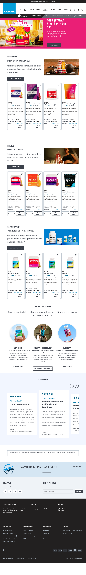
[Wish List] (78, 10)
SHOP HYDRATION (16, 78)
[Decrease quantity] (8, 127)
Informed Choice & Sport (29, 536)
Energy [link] (19, 9)
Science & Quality (28, 530)
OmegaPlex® (66, 273)
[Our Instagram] (15, 491)
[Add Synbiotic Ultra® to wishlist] (57, 255)
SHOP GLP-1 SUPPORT (16, 248)
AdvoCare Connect (8, 538)
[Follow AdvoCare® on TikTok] (10, 491)
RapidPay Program (8, 533)
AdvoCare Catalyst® (14, 273)
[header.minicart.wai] (82, 10)
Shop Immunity (67, 367)
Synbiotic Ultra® (49, 273)
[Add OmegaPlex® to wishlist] (75, 255)
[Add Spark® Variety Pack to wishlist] (75, 174)
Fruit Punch (11, 119)
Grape (27, 119)
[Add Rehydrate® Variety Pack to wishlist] (75, 86)
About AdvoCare (7, 530)
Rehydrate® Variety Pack (69, 104)
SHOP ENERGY (16, 167)
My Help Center (62, 509)
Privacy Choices (32, 558)
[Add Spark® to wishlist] (21, 174)
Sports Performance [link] (45, 10)
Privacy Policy (20, 558)
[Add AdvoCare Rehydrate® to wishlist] (21, 86)
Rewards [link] (66, 9)
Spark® (10, 192)
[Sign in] (74, 10)
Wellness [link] (53, 9)
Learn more (77, 467)
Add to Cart (20, 126)
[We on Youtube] (20, 491)
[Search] (70, 10)
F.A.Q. (25, 538)
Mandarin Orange (30, 206)
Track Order (61, 510)
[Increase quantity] (14, 127)
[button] (72, 386)
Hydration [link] (31, 9)
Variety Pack (65, 119)
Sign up (78, 491)
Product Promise (27, 533)
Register (39, 15)
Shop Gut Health (18, 367)
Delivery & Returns (8, 558)
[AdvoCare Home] (9, 10)
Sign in (33, 15)
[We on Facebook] (5, 491)
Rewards (45, 538)
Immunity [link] (38, 9)
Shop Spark (54, 45)
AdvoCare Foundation (9, 536)
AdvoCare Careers (8, 541)
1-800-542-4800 (46, 472)
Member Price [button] (19, 123)
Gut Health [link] (25, 10)
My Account (46, 530)
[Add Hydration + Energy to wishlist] (57, 86)
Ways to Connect (67, 533)
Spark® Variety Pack (68, 192)
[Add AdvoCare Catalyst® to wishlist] (21, 255)
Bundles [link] (59, 9)
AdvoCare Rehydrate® (15, 104)
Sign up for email (49, 483)
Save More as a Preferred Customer (73, 530)
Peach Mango (47, 119)
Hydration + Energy (50, 104)
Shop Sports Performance (42, 368)
